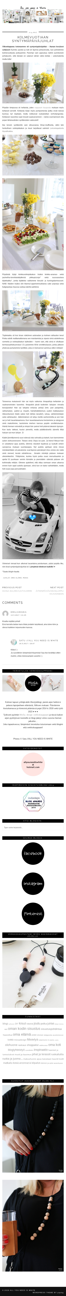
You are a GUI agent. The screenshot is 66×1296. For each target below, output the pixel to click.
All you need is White (22, 1290)
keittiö (11, 1039)
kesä (16, 1062)
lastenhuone (58, 1063)
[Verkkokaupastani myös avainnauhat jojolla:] (33, 1007)
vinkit (33, 1035)
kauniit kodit (58, 1059)
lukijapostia (48, 1035)
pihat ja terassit (41, 1054)
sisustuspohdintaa (51, 1028)
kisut (22, 1023)
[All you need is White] (33, 12)
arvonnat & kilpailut (29, 1062)
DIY (16, 1024)
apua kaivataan (44, 1059)
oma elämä (16, 578)
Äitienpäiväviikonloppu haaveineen (50, 590)
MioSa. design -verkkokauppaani (34, 715)
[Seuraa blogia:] (33, 864)
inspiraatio (41, 1049)
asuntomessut (58, 1035)
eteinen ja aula (47, 1063)
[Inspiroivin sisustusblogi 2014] (33, 811)
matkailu (7, 1062)
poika (25, 578)
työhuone (11, 1024)
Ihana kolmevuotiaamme (17, 589)
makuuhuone (29, 1059)
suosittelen (29, 1050)
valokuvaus (43, 1045)
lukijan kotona (59, 1024)
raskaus (22, 1045)
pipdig (61, 1292)
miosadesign (20, 1040)
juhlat (6, 578)
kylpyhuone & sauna (46, 1040)
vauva (30, 1023)
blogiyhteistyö (16, 1049)
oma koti (54, 1045)
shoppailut (33, 1044)
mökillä (56, 1040)
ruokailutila (57, 1054)
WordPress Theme (43, 1292)
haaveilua (7, 1035)
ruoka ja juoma (11, 1058)
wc (22, 1059)
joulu (37, 1023)
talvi (5, 1029)
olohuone (11, 1044)
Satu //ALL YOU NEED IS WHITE (38, 640)
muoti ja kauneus (23, 1054)
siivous (40, 1035)
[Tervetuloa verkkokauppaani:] (33, 691)
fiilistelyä (32, 1039)
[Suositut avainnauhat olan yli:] (33, 1172)
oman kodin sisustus (24, 1029)
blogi (5, 1023)
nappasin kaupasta (43, 108)
